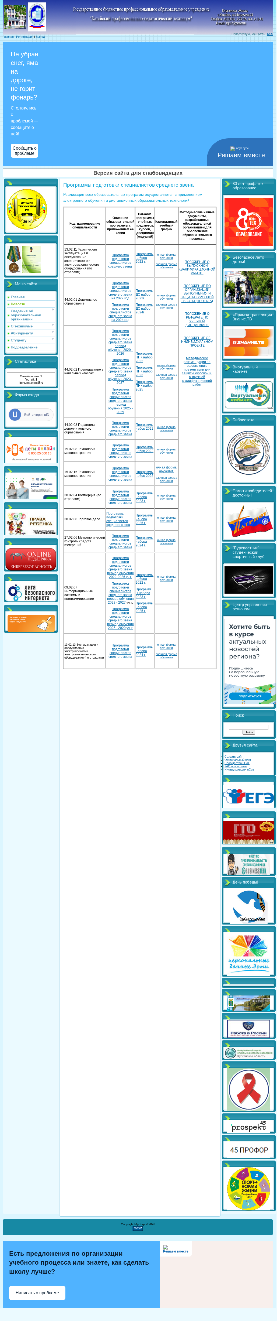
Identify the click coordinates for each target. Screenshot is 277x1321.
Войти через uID (36, 415)
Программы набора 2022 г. (144, 257)
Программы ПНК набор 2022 (144, 357)
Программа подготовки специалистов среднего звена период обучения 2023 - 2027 (120, 371)
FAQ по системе (236, 766)
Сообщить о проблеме (25, 151)
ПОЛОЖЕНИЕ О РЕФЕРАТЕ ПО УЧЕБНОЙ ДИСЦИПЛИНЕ (197, 319)
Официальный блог (238, 759)
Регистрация (24, 36)
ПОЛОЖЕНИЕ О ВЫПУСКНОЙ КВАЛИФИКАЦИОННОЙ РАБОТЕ (197, 267)
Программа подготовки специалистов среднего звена (120, 260)
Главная (8, 36)
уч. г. (120, 618)
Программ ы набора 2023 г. (143, 593)
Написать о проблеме (37, 1293)
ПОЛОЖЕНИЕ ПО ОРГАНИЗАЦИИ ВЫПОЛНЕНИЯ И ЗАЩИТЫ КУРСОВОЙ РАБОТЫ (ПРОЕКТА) (197, 293)
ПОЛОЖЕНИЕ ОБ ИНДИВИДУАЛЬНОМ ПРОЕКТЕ (197, 341)
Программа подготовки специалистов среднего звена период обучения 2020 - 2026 (120, 342)
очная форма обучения (166, 256)
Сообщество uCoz (237, 763)
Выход (40, 36)
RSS (270, 34)
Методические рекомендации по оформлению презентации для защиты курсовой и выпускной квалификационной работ (197, 371)
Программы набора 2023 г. (144, 497)
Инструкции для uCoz (239, 769)
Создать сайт (234, 756)
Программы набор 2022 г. (144, 428)
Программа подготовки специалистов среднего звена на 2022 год (120, 290)
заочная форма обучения (166, 265)
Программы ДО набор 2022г (144, 294)
